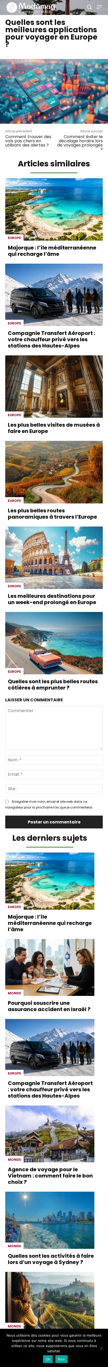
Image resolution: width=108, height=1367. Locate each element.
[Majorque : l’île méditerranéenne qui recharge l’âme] (54, 209)
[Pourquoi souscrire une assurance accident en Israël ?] (49, 967)
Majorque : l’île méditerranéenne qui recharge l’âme (52, 251)
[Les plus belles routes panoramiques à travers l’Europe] (54, 472)
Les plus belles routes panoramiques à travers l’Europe (52, 513)
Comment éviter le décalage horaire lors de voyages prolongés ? (80, 143)
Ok (48, 1359)
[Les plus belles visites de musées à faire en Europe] (54, 386)
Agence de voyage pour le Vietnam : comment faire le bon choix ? (50, 1176)
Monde (14, 993)
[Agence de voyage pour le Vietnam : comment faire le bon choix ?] (49, 1134)
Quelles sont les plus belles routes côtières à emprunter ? (53, 684)
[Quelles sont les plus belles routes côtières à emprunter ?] (54, 643)
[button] (89, 7)
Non (61, 1359)
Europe (14, 238)
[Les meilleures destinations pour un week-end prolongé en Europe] (54, 558)
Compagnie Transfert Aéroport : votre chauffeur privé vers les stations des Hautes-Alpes (51, 339)
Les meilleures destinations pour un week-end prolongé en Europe (52, 599)
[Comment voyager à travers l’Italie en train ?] (49, 1300)
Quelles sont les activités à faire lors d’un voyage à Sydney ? (51, 1259)
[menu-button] (99, 7)
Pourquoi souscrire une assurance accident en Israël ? (49, 1006)
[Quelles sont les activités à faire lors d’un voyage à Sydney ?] (49, 1220)
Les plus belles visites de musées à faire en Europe (54, 428)
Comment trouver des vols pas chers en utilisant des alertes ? (28, 141)
